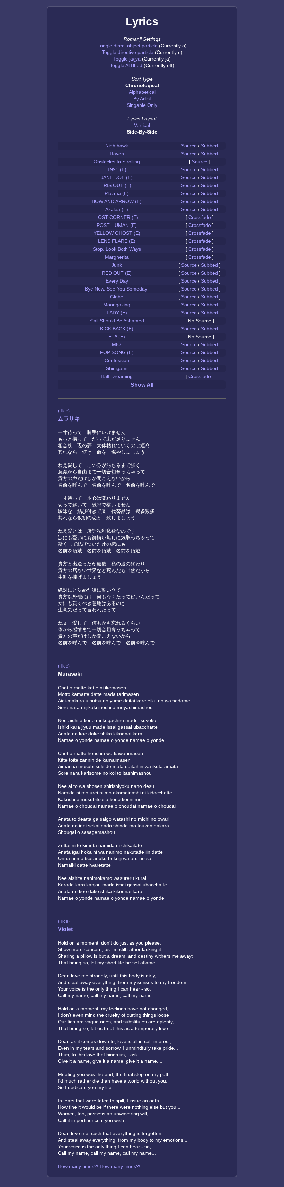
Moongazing (116, 304)
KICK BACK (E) (116, 328)
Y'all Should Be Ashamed (116, 320)
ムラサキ (69, 419)
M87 (117, 344)
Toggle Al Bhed (126, 65)
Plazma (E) (117, 193)
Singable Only (142, 105)
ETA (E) (116, 336)
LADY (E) (117, 312)
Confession (117, 360)
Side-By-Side (142, 132)
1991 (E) (116, 169)
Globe (116, 297)
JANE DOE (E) (117, 177)
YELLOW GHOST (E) (117, 233)
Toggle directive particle (127, 52)
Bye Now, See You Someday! (117, 289)
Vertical (142, 125)
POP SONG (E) (117, 352)
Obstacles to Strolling (117, 161)
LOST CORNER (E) (116, 217)
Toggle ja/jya (127, 59)
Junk (117, 265)
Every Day (117, 281)
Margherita (117, 257)
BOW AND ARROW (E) (117, 201)
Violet (65, 929)
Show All (142, 385)
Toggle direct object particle (128, 45)
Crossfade (199, 217)
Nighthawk (116, 145)
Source (189, 145)
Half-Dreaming (117, 376)
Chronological (142, 85)
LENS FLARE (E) (116, 241)
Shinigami (116, 368)
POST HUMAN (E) (117, 225)
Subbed (209, 145)
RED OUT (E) (117, 273)
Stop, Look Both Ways (117, 249)
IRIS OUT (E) (116, 185)
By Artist (142, 98)
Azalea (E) (116, 209)
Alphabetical (142, 92)
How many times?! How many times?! (99, 1166)
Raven (117, 153)
